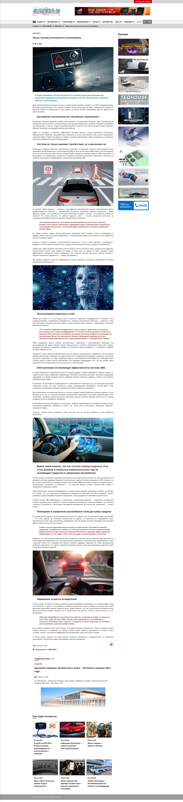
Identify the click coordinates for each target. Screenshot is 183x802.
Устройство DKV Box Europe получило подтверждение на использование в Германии (43, 748)
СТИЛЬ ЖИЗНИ (67, 22)
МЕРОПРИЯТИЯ (82, 22)
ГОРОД (95, 22)
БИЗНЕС (40, 22)
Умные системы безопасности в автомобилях (57, 38)
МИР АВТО (37, 33)
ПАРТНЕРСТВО (107, 22)
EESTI (117, 22)
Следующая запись (42, 659)
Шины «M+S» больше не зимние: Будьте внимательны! (44, 783)
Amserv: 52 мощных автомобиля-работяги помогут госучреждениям (98, 783)
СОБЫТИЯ (38, 664)
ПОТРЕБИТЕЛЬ (53, 22)
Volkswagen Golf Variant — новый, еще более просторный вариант (71, 745)
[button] (145, 22)
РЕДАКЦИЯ (128, 22)
